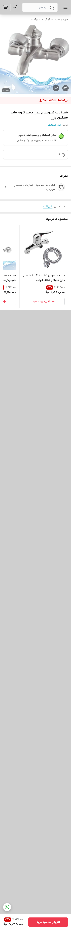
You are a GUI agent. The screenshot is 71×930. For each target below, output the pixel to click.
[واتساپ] (7, 907)
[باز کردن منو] (65, 7)
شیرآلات (35, 19)
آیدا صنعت (54, 125)
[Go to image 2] (3, 90)
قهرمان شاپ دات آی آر (56, 19)
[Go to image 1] (7, 90)
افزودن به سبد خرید (48, 922)
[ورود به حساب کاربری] (16, 7)
